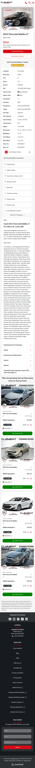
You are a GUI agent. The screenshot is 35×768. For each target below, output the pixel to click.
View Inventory (17, 648)
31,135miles (28, 470)
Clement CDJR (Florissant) (16, 697)
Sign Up (17, 747)
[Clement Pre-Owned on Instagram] (17, 619)
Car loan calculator (17, 673)
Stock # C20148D (7, 411)
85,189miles (28, 577)
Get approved (17, 668)
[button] (26, 3)
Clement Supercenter (16, 707)
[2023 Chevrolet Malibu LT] (17, 504)
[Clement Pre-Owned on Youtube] (13, 619)
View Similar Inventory (17, 56)
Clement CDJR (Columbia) (16, 692)
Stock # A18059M (7, 518)
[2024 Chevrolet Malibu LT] (17, 397)
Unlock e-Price (19, 433)
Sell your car (17, 663)
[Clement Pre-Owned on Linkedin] (26, 619)
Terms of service (17, 682)
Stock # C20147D (7, 465)
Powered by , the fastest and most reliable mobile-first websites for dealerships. (17, 759)
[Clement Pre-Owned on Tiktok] (22, 619)
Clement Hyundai (16, 702)
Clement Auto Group (16, 712)
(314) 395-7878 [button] (19, 636)
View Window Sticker (14, 152)
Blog (17, 653)
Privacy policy (17, 678)
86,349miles (28, 523)
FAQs (17, 658)
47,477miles (28, 416)
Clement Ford (16, 687)
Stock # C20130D (7, 572)
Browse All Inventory (17, 51)
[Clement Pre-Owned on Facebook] (9, 619)
